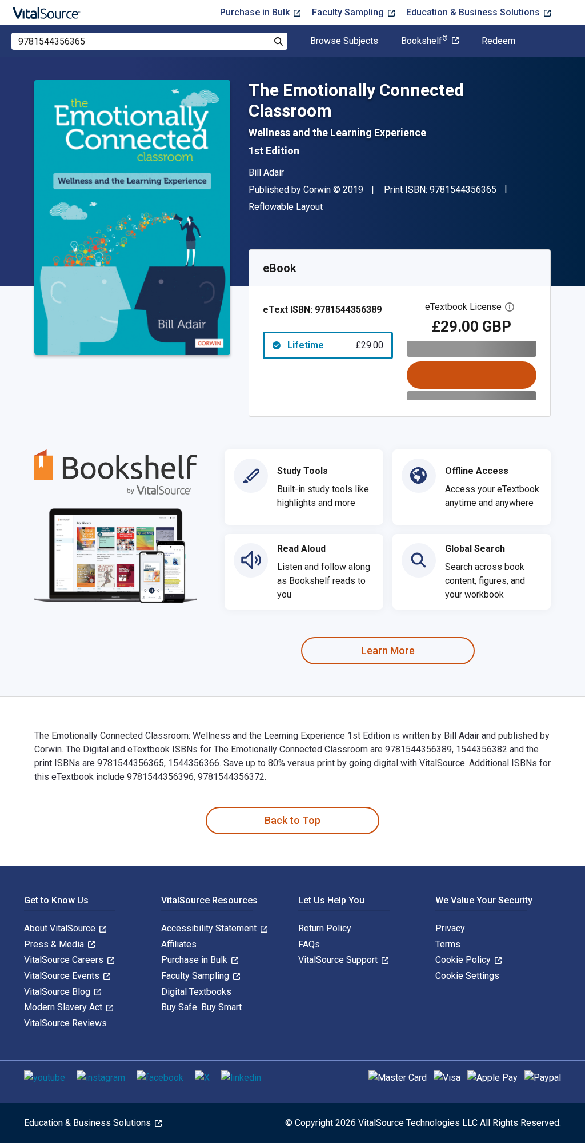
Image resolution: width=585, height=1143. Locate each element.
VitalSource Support (339, 959)
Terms (447, 944)
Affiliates (179, 944)
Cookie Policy (464, 959)
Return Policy (324, 928)
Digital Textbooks (196, 991)
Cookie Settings (467, 975)
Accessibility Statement (210, 928)
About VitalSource (61, 928)
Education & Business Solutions (474, 12)
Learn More (388, 650)
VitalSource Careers (65, 959)
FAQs (309, 944)
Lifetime (335, 345)
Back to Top (292, 820)
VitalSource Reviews (65, 1023)
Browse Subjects (344, 41)
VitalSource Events (63, 975)
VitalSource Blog (58, 991)
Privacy (450, 928)
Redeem (498, 41)
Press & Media (55, 944)
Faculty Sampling (349, 12)
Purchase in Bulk (256, 12)
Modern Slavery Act (64, 1007)
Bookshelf (424, 41)
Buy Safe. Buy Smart (201, 1007)
